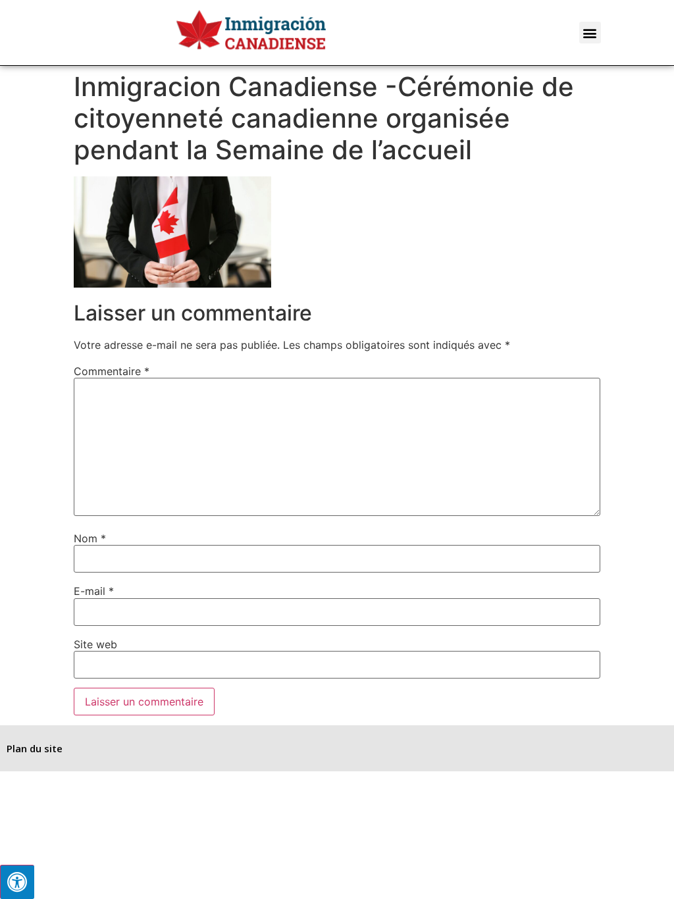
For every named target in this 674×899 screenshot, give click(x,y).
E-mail (94, 591)
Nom (90, 538)
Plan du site (35, 748)
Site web (95, 644)
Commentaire (111, 371)
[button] (590, 32)
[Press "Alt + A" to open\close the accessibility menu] (17, 882)
